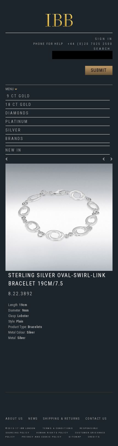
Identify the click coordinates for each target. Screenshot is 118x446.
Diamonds (17, 113)
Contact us (96, 418)
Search (102, 49)
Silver (13, 130)
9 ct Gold (18, 96)
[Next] (111, 159)
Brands (14, 138)
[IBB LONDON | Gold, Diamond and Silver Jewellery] (59, 16)
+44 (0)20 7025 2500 (89, 44)
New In (13, 150)
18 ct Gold (18, 104)
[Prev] (105, 159)
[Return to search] (6, 159)
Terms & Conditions (58, 428)
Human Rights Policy (52, 432)
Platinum (16, 121)
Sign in (104, 39)
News (33, 418)
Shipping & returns (61, 418)
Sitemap (75, 437)
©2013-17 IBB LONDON (20, 428)
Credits (94, 437)
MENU (10, 89)
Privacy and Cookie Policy (42, 437)
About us (14, 418)
